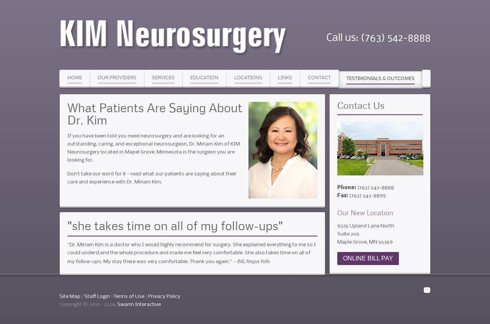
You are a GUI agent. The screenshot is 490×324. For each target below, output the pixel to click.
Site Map (69, 296)
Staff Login (97, 296)
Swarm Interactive (139, 305)
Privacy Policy (164, 296)
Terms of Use (129, 296)
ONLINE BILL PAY (368, 258)
